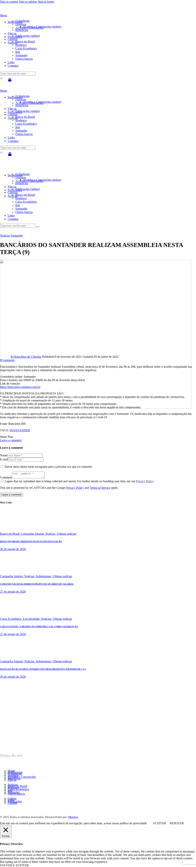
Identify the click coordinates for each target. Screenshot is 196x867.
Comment (6, 477)
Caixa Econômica (18, 789)
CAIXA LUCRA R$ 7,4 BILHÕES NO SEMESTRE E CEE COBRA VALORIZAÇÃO (39, 626)
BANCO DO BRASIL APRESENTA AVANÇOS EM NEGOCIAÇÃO (31, 541)
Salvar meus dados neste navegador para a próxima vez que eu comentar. (48, 466)
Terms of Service (100, 487)
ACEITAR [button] (159, 823)
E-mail (4, 459)
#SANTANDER (20, 430)
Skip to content (9, 1)
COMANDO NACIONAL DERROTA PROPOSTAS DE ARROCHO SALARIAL (37, 584)
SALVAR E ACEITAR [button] (14, 865)
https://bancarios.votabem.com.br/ (20, 387)
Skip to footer (46, 1)
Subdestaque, (44, 576)
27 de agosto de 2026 (13, 591)
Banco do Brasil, (10, 533)
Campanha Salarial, (33, 533)
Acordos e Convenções (22, 776)
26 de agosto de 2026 (13, 676)
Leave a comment (10, 440)
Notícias (5, 235)
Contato (12, 803)
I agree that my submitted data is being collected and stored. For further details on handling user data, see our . (79, 481)
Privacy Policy (145, 481)
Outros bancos (16, 793)
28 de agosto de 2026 (13, 549)
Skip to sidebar (28, 1)
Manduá (73, 817)
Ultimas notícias (66, 533)
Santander (17, 235)
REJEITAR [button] (177, 823)
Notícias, (51, 533)
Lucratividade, (32, 618)
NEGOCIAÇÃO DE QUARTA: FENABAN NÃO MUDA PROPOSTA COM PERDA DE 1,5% (43, 669)
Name (3, 455)
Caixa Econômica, (11, 618)
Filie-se (12, 780)
